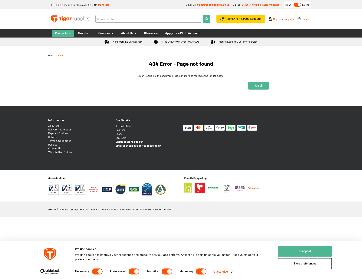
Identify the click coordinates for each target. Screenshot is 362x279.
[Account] (270, 19)
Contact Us (54, 148)
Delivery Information (60, 129)
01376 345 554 (250, 4)
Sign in (277, 19)
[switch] (134, 271)
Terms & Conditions (59, 140)
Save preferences (305, 263)
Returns (53, 137)
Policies (52, 144)
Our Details (123, 120)
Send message (271, 4)
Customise (220, 271)
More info (103, 4)
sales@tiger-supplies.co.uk (213, 4)
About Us (53, 125)
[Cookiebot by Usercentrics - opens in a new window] (50, 271)
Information (56, 120)
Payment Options (58, 133)
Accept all (304, 251)
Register (289, 19)
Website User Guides (60, 152)
